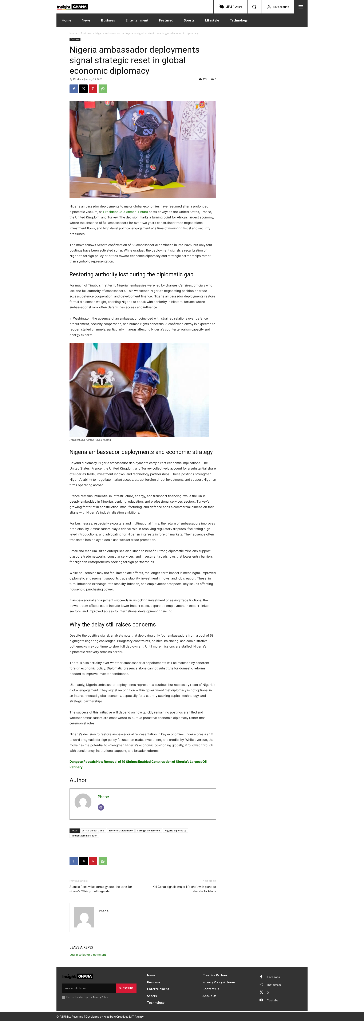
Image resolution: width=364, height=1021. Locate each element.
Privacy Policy (100, 997)
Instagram (274, 984)
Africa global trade (93, 830)
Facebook (273, 977)
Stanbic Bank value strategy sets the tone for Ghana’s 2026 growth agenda (101, 889)
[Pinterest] (93, 88)
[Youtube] (261, 1000)
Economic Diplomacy (121, 830)
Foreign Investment (148, 830)
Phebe (77, 79)
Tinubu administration (84, 835)
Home (73, 33)
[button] (254, 6)
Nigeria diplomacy (175, 830)
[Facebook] (74, 88)
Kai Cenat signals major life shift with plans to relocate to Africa (184, 889)
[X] (83, 88)
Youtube (272, 1000)
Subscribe (126, 988)
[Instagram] (261, 985)
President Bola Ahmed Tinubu (125, 212)
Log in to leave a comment (88, 954)
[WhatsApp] (103, 88)
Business (86, 33)
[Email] (101, 807)
